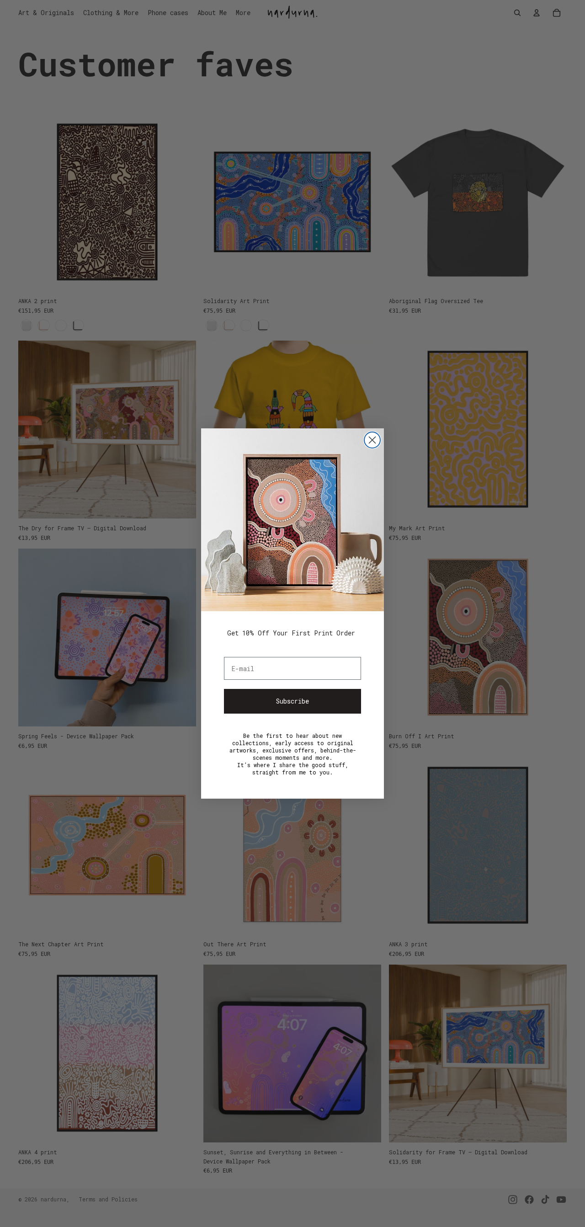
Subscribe (292, 701)
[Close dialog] (372, 440)
